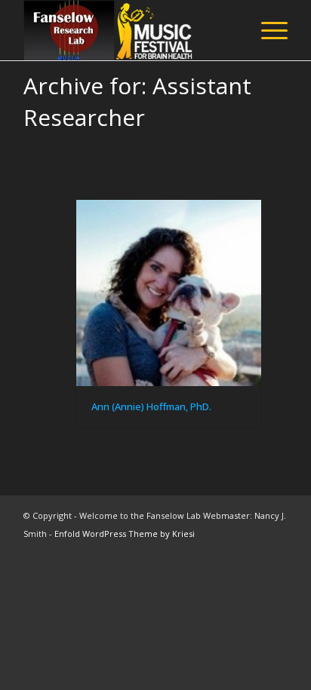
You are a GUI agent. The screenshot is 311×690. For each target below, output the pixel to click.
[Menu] (267, 30)
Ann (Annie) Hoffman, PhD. (151, 406)
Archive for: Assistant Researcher (137, 101)
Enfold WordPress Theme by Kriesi (124, 533)
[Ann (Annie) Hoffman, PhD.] (168, 293)
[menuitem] (267, 30)
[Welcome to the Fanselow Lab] (129, 30)
